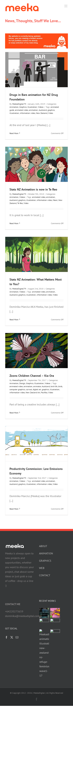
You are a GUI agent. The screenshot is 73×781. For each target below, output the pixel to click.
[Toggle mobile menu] (66, 6)
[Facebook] (6, 637)
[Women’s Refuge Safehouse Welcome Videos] (55, 612)
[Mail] (17, 637)
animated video (21, 110)
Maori (55, 200)
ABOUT (43, 546)
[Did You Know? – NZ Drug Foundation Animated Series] (44, 623)
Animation (14, 107)
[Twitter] (11, 637)
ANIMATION (46, 553)
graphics (51, 110)
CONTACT (44, 575)
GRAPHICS (45, 560)
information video (27, 113)
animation (33, 110)
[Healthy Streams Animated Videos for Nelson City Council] (55, 623)
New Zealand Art (33, 392)
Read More (14, 133)
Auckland (43, 110)
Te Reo (20, 203)
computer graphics (17, 389)
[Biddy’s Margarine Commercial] (55, 634)
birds (60, 386)
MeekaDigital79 (19, 104)
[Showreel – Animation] (44, 612)
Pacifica (44, 392)
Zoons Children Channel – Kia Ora (32, 376)
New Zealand (41, 113)
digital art (37, 389)
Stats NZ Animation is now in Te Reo (33, 189)
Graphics (23, 107)
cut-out (29, 389)
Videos (40, 107)
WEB (41, 568)
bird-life (54, 386)
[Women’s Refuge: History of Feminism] (44, 653)
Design (22, 383)
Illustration (32, 107)
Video (50, 113)
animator (37, 386)
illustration (14, 113)
